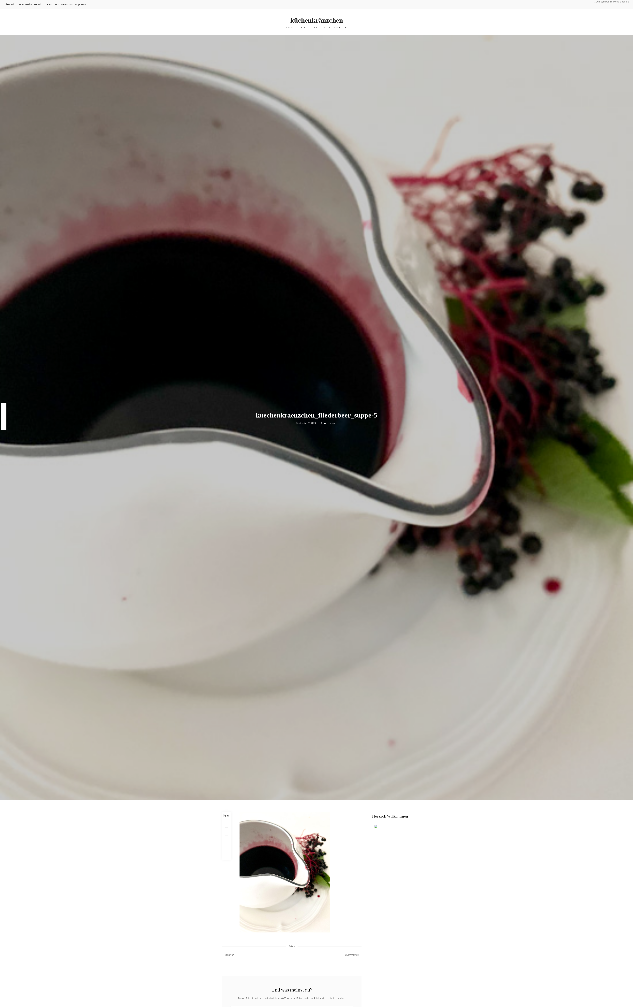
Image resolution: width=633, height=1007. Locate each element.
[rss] (3, 426)
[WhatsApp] (226, 848)
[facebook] (3, 406)
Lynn (231, 954)
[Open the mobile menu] (626, 9)
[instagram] (3, 420)
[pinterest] (3, 413)
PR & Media (25, 4)
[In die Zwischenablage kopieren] (226, 856)
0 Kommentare (352, 954)
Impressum (81, 4)
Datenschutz (52, 4)
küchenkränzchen (316, 20)
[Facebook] (226, 824)
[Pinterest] (226, 832)
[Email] (226, 840)
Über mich (10, 4)
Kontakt (38, 4)
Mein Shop (67, 4)
